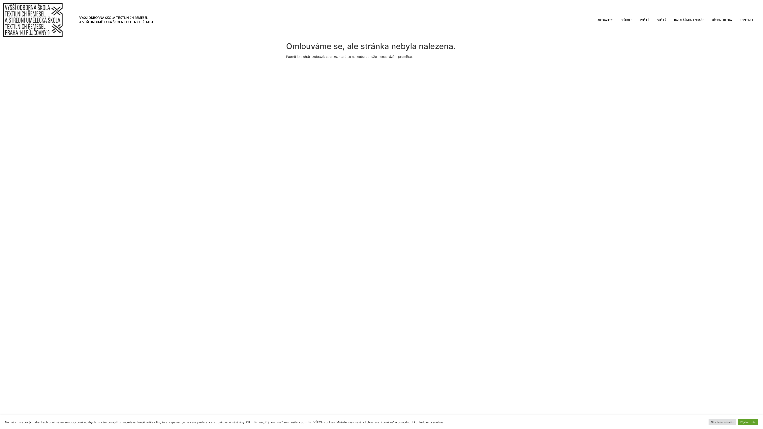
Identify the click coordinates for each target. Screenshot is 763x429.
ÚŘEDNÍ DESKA (722, 20)
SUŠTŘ (661, 20)
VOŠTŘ (644, 20)
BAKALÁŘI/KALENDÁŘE (689, 20)
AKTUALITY (605, 20)
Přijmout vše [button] (748, 422)
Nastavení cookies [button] (722, 422)
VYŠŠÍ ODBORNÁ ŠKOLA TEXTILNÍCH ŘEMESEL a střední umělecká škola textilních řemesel (117, 19)
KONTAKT (746, 20)
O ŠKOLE (626, 20)
